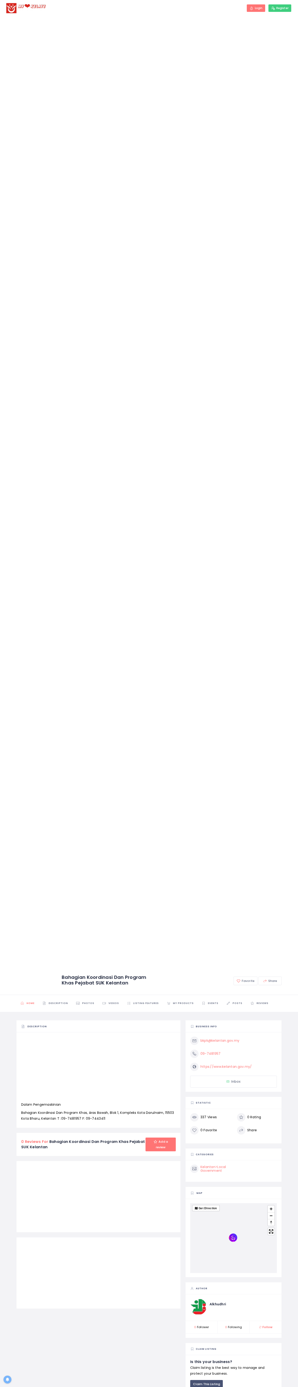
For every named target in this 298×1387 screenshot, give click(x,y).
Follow (267, 1327)
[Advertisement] (98, 1069)
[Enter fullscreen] (271, 1231)
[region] (233, 1238)
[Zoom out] (271, 1215)
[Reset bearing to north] (271, 1222)
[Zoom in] (271, 1209)
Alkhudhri (218, 1304)
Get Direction (208, 1208)
